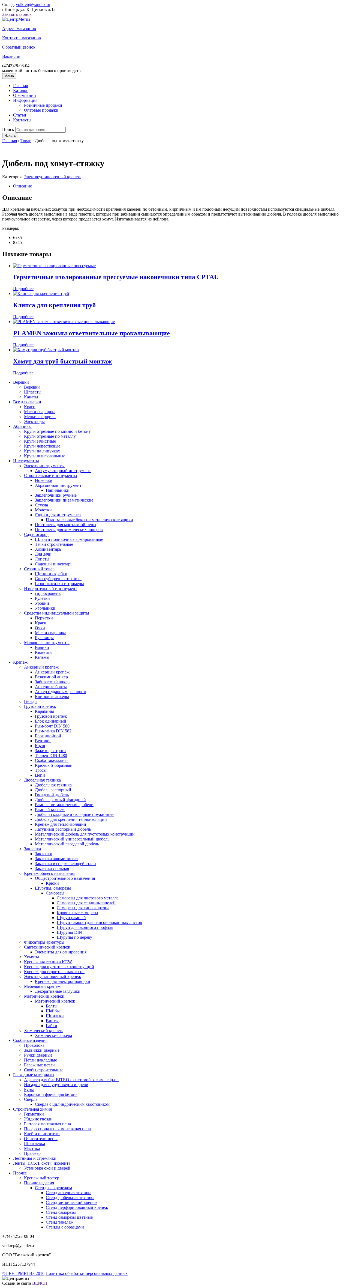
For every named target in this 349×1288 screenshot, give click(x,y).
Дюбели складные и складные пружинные (74, 814)
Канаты (31, 397)
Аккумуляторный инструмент (63, 470)
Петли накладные (40, 1060)
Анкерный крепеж (41, 667)
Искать (10, 135)
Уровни (42, 603)
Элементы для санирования (60, 952)
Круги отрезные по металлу (50, 436)
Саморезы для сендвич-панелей (86, 903)
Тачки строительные (54, 544)
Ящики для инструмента (58, 514)
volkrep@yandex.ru (33, 4)
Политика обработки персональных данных (87, 1273)
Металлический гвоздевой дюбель (67, 844)
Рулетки (42, 598)
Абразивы (22, 426)
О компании (24, 95)
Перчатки (44, 618)
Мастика (32, 1148)
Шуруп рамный (71, 917)
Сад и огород (36, 534)
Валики (42, 647)
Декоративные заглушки (57, 991)
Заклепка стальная (52, 868)
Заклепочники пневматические (64, 500)
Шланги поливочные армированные (69, 539)
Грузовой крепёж (51, 716)
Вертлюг (43, 740)
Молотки (43, 510)
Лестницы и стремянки (34, 1158)
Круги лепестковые (42, 446)
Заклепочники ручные (56, 495)
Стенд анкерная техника (68, 1192)
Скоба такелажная (51, 760)
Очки (40, 627)
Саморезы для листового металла (88, 898)
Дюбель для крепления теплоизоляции (71, 819)
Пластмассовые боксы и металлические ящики (89, 519)
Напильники (58, 490)
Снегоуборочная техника (58, 578)
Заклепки (43, 853)
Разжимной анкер (51, 677)
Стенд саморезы (61, 1212)
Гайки (51, 1025)
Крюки (52, 883)
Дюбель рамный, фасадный (60, 799)
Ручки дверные (38, 1055)
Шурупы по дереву (74, 937)
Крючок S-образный (54, 765)
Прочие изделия (39, 1182)
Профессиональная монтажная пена (57, 1128)
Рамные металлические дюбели (64, 804)
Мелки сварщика (40, 416)
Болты (52, 1006)
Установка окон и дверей (47, 1168)
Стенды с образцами (65, 1227)
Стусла (41, 505)
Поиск (8, 129)
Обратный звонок (18, 47)
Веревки (21, 382)
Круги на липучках (42, 451)
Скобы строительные (43, 1070)
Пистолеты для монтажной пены (65, 524)
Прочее (20, 1173)
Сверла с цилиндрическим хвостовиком (72, 1104)
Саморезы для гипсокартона (83, 907)
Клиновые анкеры (52, 696)
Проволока (34, 1045)
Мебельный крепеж (42, 986)
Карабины (44, 711)
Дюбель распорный (53, 790)
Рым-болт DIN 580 (52, 726)
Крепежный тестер (41, 1178)
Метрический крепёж (55, 1001)
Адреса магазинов (19, 28)
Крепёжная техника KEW (48, 961)
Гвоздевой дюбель (52, 794)
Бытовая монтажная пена (47, 1124)
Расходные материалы (33, 1074)
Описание (22, 186)
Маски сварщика (39, 411)
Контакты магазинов (21, 37)
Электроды (34, 421)
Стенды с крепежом (53, 1187)
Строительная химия (32, 1109)
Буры (29, 1089)
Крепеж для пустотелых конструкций (59, 966)
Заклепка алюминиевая (56, 858)
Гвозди (30, 701)
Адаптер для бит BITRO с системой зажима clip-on (71, 1079)
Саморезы (55, 893)
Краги (29, 406)
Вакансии (11, 56)
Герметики (34, 1114)
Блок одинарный (50, 721)
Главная (20, 85)
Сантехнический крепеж (47, 947)
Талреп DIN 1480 (51, 755)
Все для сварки (27, 401)
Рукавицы (44, 637)
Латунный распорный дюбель (63, 829)
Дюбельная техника (42, 780)
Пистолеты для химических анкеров (69, 529)
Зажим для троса (50, 750)
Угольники (45, 608)
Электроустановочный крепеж (52, 176)
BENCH (39, 1283)
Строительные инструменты (50, 475)
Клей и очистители (42, 1133)
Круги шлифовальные (44, 456)
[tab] (180, 186)
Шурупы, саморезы (53, 888)
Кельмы (42, 657)
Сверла (30, 1099)
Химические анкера (53, 1035)
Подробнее (23, 288)
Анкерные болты (51, 686)
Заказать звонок (17, 14)
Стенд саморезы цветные (69, 1217)
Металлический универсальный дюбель (72, 839)
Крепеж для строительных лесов (54, 971)
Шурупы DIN (69, 932)
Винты (52, 1020)
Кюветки (43, 652)
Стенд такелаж (59, 1222)
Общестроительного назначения (65, 878)
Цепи (40, 775)
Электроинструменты (44, 465)
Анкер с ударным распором (60, 691)
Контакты (22, 120)
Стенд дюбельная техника (70, 1197)
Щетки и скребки (51, 573)
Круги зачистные (40, 441)
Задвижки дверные (41, 1050)
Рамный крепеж (50, 809)
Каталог (20, 90)
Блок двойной (48, 736)
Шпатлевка (34, 1143)
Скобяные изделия (30, 1040)
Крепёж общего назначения (49, 873)
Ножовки (43, 480)
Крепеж (20, 662)
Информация (25, 100)
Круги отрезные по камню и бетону (57, 431)
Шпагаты (32, 392)
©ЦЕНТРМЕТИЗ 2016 (23, 1273)
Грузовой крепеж (40, 706)
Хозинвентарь (48, 549)
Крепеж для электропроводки (62, 981)
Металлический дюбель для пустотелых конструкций (85, 834)
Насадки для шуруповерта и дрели (56, 1084)
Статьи (19, 115)
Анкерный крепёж (52, 672)
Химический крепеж (43, 1030)
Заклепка (32, 848)
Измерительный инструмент (50, 588)
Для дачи (43, 554)
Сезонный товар (39, 569)
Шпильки (55, 1015)
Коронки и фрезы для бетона (50, 1094)
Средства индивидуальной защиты (56, 613)
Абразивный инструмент (58, 485)
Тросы (41, 770)
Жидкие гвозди (38, 1119)
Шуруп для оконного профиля (85, 927)
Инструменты (26, 460)
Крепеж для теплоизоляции (60, 824)
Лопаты (42, 559)
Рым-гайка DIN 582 (53, 731)
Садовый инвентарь (53, 564)
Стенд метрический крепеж (71, 1202)
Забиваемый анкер (52, 681)
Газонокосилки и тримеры (59, 583)
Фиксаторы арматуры (44, 942)
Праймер (32, 1153)
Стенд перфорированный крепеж (77, 1207)
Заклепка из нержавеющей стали (65, 863)
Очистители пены (41, 1138)
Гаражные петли (39, 1065)
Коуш (40, 745)
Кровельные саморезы (77, 912)
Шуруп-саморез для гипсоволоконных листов (99, 922)
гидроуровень (48, 593)
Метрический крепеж (44, 996)
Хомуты (31, 957)
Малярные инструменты (47, 642)
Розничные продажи (43, 105)
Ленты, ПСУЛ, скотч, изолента (41, 1163)
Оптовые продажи (41, 110)
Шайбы (53, 1011)
